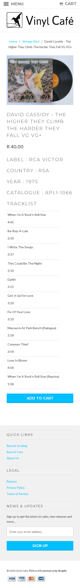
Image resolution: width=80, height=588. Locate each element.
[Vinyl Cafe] (40, 20)
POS (31, 570)
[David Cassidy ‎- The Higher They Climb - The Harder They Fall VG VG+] (40, 80)
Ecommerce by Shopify (53, 570)
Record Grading (17, 446)
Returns (12, 481)
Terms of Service (17, 494)
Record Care (15, 452)
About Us (13, 458)
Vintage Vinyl (30, 41)
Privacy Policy (16, 487)
